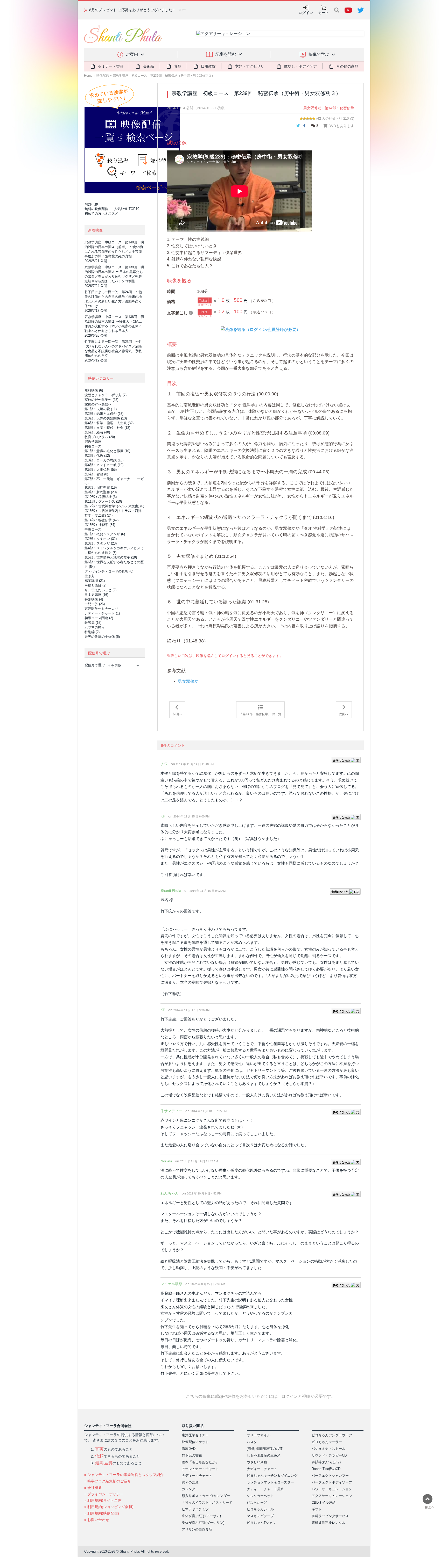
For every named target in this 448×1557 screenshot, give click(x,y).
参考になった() (346, 760)
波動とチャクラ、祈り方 (106, 395)
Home (88, 75)
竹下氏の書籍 (192, 1455)
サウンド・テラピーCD (329, 1455)
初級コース (93, 446)
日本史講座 (96, 595)
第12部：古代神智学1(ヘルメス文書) (114, 506)
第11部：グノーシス (103, 501)
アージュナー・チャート (200, 1469)
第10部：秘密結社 (101, 497)
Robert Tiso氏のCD (326, 1469)
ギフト (317, 1509)
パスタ (252, 1442)
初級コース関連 (99, 618)
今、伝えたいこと (100, 590)
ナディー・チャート (102, 613)
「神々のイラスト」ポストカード (207, 1502)
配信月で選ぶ (95, 665)
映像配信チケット (195, 1442)
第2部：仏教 (97, 456)
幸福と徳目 (95, 585)
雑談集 (93, 623)
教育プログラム (100, 437)
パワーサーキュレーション (332, 1489)
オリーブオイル (258, 1435)
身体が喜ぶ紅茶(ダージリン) (203, 1523)
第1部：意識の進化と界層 (107, 451)
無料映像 (94, 390)
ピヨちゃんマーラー (327, 1442)
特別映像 (94, 599)
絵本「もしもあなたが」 (200, 1462)
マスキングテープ (260, 1516)
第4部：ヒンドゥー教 (104, 465)
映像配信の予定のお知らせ (111, 10)
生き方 (90, 576)
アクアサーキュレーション (332, 1496)
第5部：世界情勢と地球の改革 (111, 557)
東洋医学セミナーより (101, 609)
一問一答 (95, 604)
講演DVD (188, 1449)
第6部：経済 (97, 432)
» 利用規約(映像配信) (101, 1513)
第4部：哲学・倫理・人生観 (109, 423)
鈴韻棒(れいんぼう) (326, 1462)
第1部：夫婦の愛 (101, 409)
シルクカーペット (260, 1496)
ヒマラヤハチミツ (195, 1509)
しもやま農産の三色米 (264, 1455)
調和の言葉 (190, 1482)
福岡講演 (95, 581)
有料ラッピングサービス (330, 1516)
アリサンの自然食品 (197, 1529)
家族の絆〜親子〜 (101, 400)
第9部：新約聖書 (101, 492)
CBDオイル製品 (323, 1502)
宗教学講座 (93, 442)
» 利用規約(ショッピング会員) (109, 1507)
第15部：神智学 (100, 525)
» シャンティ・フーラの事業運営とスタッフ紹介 (124, 1475)
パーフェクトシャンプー (330, 1476)
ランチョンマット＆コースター (270, 1482)
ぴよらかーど (257, 1502)
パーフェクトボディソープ (332, 1482)
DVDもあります (340, 126)
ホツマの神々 (95, 627)
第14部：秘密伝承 (339, 108)
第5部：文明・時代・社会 (107, 428)
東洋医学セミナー (195, 1435)
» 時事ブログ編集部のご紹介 (107, 1481)
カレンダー (190, 1489)
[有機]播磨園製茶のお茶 (265, 1449)
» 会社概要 (93, 1488)
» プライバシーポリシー (104, 1494)
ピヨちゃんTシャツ (261, 1523)
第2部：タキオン (101, 539)
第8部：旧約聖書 (101, 487)
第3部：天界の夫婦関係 (106, 418)
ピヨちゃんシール (260, 1509)
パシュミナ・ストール (328, 1449)
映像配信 (102, 75)
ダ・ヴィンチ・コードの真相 (109, 571)
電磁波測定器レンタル (328, 1523)
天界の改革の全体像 (102, 637)
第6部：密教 (96, 474)
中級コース (93, 529)
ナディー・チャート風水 (265, 1489)
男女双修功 (312, 108)
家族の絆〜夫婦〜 (98, 404)
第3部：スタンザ (101, 543)
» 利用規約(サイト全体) (103, 1500)
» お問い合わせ (96, 1520)
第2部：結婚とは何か (104, 414)
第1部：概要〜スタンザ (105, 534)
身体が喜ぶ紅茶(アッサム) (201, 1516)
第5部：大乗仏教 (101, 470)
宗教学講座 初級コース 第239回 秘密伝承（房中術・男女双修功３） (164, 75)
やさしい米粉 (257, 1462)
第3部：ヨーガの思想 (104, 460)
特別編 (92, 632)
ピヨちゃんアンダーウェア (332, 1435)
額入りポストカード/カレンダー (206, 1496)
